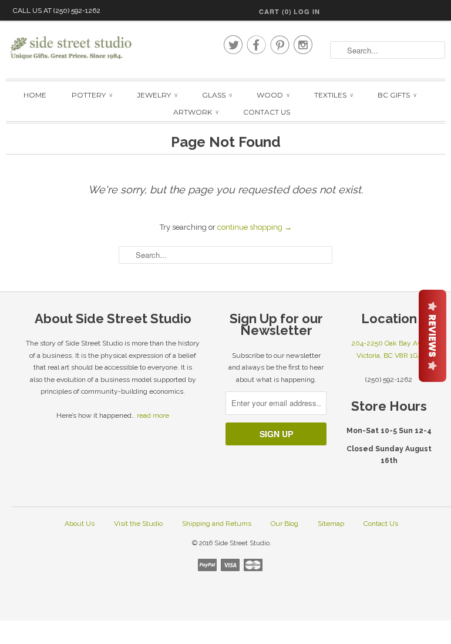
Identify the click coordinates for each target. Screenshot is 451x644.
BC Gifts (397, 94)
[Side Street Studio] (70, 48)
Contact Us (266, 112)
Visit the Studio (138, 523)
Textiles (333, 94)
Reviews (432, 335)
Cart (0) (275, 11)
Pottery (92, 94)
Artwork (195, 112)
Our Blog (284, 523)
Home (34, 94)
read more (153, 415)
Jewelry (157, 94)
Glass (216, 94)
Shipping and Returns (216, 523)
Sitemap (331, 523)
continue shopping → (254, 227)
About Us (80, 523)
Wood (273, 94)
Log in (307, 11)
